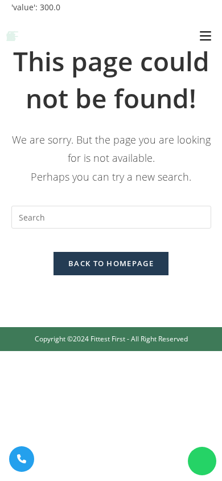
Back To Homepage (111, 263)
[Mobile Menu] (205, 35)
